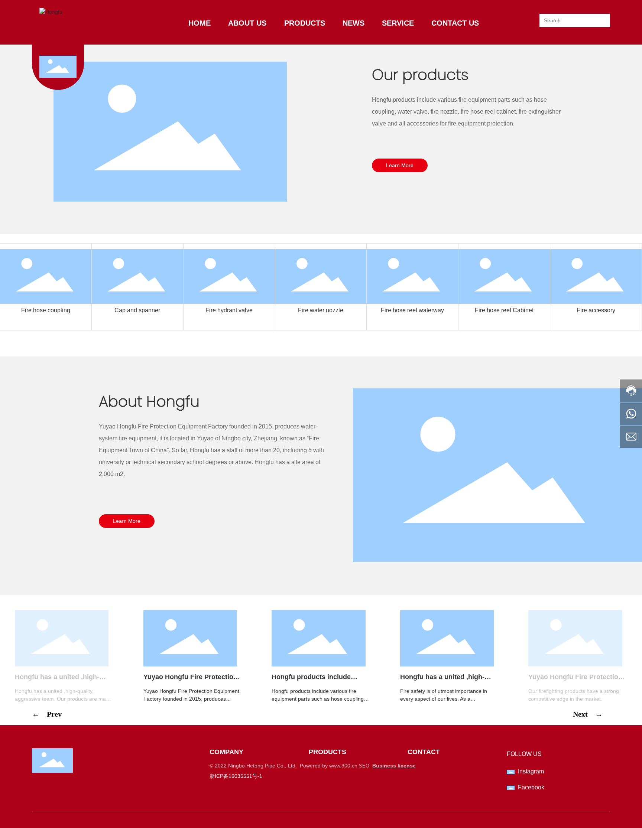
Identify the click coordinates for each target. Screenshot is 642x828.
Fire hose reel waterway (412, 310)
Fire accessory (596, 310)
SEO (364, 766)
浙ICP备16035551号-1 (236, 776)
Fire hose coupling (45, 310)
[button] (50, 728)
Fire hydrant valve (229, 310)
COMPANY (226, 752)
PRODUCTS (327, 752)
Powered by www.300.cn (328, 766)
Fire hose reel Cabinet (504, 310)
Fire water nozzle (320, 310)
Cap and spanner (137, 310)
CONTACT (424, 752)
